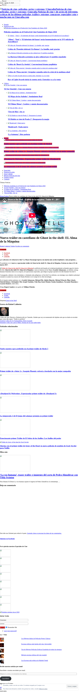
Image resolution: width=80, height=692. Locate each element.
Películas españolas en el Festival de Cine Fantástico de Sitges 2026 (30, 32)
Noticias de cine (9, 26)
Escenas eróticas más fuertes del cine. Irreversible (36, 644)
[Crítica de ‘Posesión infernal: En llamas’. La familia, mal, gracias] (28, 45)
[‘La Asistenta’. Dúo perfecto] (17, 131)
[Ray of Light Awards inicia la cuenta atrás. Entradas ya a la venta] (28, 76)
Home (2, 196)
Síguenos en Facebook (7, 539)
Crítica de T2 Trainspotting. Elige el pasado (16, 321)
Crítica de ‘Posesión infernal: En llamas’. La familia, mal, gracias (34, 49)
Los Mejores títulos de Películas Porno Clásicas (35, 638)
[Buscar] (1, 1)
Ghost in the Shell (11, 300)
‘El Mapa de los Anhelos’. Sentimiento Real (25, 96)
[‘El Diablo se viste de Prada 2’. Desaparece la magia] (25, 115)
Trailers (6, 138)
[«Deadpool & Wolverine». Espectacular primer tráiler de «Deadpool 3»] (26, 155)
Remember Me (12, 627)
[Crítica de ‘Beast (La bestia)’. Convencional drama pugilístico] (27, 60)
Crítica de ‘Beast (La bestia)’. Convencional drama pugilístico (32, 64)
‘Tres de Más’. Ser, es (16, 112)
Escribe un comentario (22, 246)
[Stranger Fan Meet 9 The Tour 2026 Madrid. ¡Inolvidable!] (5, 587)
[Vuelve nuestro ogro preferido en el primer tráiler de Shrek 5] (23, 140)
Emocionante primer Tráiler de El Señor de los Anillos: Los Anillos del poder (30, 438)
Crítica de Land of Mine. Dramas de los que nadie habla (20, 322)
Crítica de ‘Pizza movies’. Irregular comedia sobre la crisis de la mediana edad (39, 72)
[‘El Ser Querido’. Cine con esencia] (15, 85)
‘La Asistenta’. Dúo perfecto (19, 134)
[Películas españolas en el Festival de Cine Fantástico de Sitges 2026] (25, 28)
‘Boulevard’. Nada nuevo (18, 127)
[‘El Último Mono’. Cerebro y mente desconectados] (24, 100)
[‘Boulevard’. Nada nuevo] (16, 123)
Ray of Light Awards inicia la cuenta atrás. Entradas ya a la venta (34, 80)
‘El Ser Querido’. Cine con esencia (17, 89)
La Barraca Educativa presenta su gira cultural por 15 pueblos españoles (37, 57)
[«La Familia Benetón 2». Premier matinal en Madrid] (5, 579)
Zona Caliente (8, 174)
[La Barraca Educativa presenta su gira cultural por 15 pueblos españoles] (31, 53)
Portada (6, 24)
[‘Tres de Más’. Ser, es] (15, 108)
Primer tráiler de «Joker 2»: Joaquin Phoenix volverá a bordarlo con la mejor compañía (39, 151)
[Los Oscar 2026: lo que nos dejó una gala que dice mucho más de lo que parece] (5, 595)
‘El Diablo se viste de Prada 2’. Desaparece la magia (28, 119)
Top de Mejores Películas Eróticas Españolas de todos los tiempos (41, 649)
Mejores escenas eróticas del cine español (34, 655)
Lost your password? (10, 631)
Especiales (7, 170)
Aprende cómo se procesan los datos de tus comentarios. (44, 533)
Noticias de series (9, 172)
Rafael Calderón (5, 246)
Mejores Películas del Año (12, 176)
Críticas (6, 83)
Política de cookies (43, 689)
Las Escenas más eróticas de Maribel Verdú (34, 660)
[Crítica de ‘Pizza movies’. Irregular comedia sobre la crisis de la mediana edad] (32, 68)
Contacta (6, 179)
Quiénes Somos (9, 177)
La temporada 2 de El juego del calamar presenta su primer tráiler (30, 167)
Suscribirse (5, 678)
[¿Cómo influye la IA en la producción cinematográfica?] (5, 564)
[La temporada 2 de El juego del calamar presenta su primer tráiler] (24, 163)
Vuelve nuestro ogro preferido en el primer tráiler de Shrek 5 (28, 144)
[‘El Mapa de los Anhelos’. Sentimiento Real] (22, 92)
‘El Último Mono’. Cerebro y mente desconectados (28, 104)
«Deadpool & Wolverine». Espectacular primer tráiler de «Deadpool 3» (32, 159)
